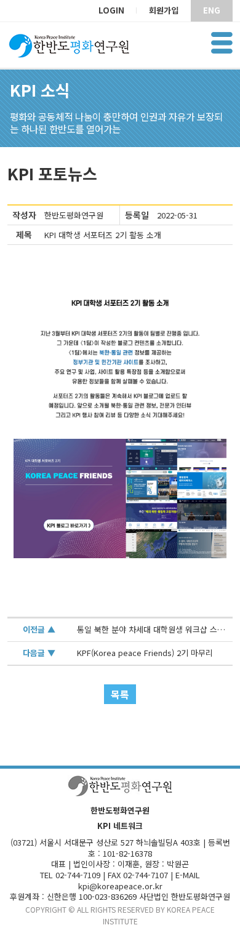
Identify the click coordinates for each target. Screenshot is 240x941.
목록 (120, 694)
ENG (211, 10)
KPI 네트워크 (120, 826)
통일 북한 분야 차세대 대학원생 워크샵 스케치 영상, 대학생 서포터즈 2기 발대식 (151, 630)
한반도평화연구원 (73, 215)
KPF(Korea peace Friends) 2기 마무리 (145, 653)
